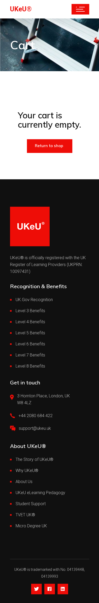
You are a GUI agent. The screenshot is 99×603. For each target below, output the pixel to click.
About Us (24, 481)
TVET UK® (25, 514)
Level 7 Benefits (30, 355)
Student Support (31, 503)
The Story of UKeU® (34, 459)
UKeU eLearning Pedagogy (40, 492)
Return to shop (49, 145)
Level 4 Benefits (30, 321)
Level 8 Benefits (30, 366)
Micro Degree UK (31, 525)
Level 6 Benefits (30, 343)
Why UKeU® (27, 470)
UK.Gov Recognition (34, 299)
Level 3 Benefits (30, 310)
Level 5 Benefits (30, 332)
